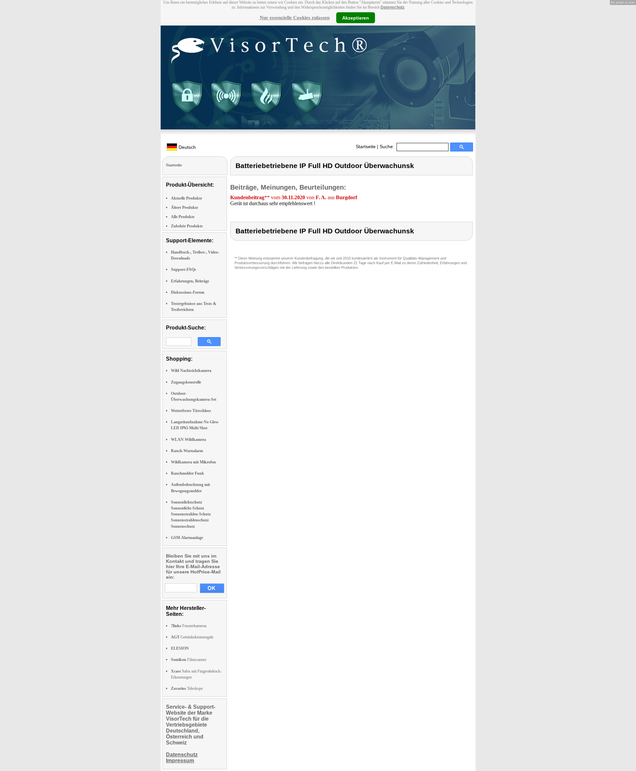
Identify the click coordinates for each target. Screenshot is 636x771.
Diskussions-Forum (187, 292)
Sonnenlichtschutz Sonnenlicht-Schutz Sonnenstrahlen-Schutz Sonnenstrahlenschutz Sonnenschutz (191, 514)
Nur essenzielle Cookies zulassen (295, 17)
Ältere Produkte (184, 207)
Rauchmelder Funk (187, 473)
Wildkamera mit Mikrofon (193, 462)
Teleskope (187, 688)
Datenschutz (392, 7)
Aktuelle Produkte (186, 198)
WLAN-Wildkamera (188, 439)
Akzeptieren (355, 17)
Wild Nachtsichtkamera (191, 370)
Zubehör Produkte (187, 226)
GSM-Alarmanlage (187, 537)
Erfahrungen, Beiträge (190, 281)
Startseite (366, 146)
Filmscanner (188, 659)
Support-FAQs (183, 269)
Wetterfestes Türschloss (191, 410)
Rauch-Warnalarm (187, 450)
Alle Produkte (182, 216)
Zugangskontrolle (186, 382)
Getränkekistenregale (192, 637)
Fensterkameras (189, 625)
